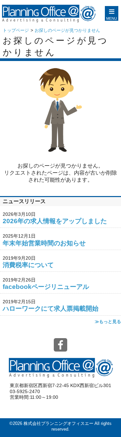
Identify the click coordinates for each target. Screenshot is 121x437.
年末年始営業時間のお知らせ (44, 243)
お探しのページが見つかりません (67, 30)
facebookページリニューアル (46, 286)
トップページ (16, 30)
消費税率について (28, 264)
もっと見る (110, 321)
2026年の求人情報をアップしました (55, 221)
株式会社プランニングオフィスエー (58, 423)
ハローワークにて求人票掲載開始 (50, 308)
